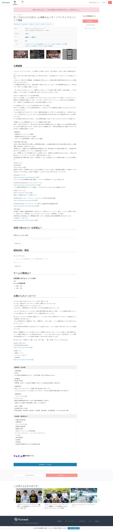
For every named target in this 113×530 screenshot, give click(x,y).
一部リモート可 (30, 44)
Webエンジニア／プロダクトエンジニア (35, 28)
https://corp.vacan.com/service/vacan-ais (26, 177)
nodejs (31, 24)
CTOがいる (40, 46)
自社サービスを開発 (31, 46)
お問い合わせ (82, 521)
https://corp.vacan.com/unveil (22, 193)
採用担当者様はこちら (94, 2)
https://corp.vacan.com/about (22, 347)
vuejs (37, 24)
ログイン (104, 2)
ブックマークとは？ (91, 28)
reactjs (42, 24)
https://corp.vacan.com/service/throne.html (26, 185)
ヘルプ (90, 521)
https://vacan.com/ (19, 167)
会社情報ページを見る (45, 464)
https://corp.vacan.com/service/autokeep (26, 206)
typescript (17, 24)
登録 (110, 2)
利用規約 (59, 521)
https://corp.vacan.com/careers (23, 359)
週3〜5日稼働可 (49, 46)
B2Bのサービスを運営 (62, 44)
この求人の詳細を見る (73, 528)
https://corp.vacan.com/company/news (25, 220)
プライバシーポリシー (70, 521)
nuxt (48, 24)
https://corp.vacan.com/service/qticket (25, 200)
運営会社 (97, 521)
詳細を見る (18, 243)
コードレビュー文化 (50, 44)
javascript (24, 24)
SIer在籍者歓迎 (39, 44)
